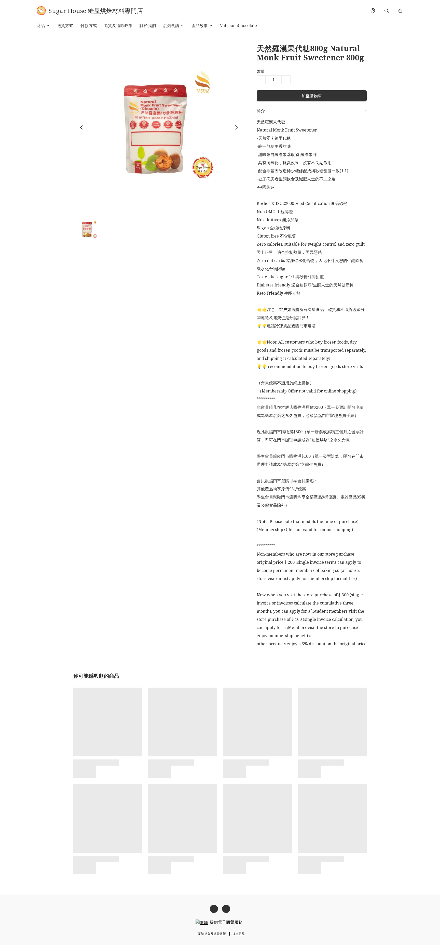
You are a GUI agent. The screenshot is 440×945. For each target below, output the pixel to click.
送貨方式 (65, 25)
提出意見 (238, 933)
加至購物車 (311, 96)
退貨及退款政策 (118, 25)
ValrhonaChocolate (238, 25)
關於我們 (148, 25)
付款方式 (88, 25)
